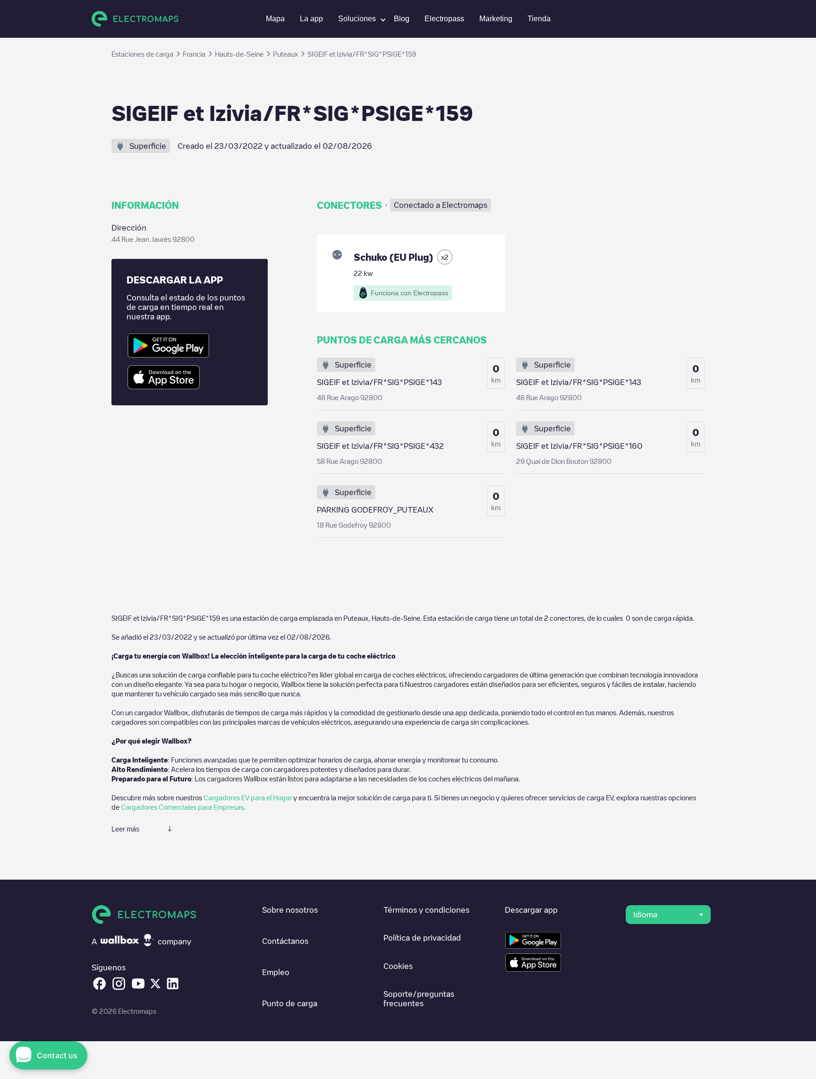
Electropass (444, 19)
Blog (401, 19)
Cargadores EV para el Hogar (248, 797)
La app (311, 19)
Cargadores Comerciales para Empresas (182, 807)
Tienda (539, 19)
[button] (358, 18)
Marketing (495, 19)
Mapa (275, 19)
